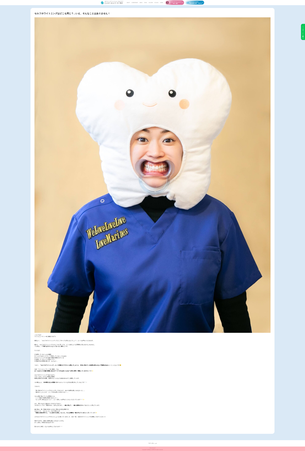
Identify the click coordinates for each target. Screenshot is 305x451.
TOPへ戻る (151, 443)
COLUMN (151, 2)
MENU (141, 2)
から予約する (303, 32)
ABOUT (128, 2)
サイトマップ (152, 447)
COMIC (161, 2)
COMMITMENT (135, 2)
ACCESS (156, 2)
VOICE (145, 2)
